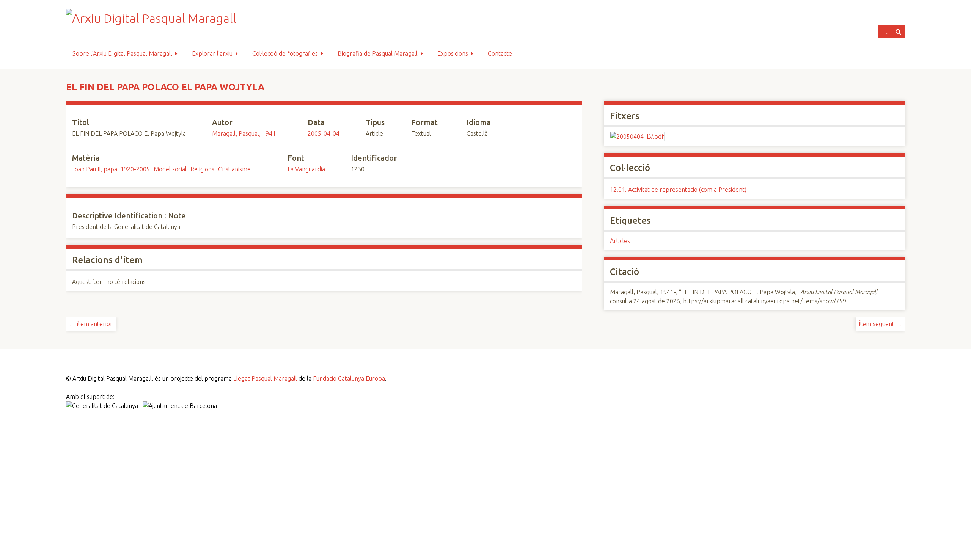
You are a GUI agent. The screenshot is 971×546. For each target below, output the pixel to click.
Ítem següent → (880, 323)
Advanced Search (884, 31)
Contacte (500, 53)
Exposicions (452, 53)
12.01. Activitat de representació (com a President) (678, 189)
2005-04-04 (323, 133)
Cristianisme (234, 169)
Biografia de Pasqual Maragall (378, 53)
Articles (620, 240)
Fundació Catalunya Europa (349, 378)
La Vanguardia (306, 169)
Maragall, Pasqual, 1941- (245, 133)
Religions (202, 169)
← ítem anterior (91, 323)
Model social (170, 169)
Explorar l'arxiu (212, 53)
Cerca (898, 31)
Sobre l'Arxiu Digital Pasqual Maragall (122, 53)
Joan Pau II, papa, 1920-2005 (111, 169)
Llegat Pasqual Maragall (265, 378)
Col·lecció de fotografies (285, 53)
